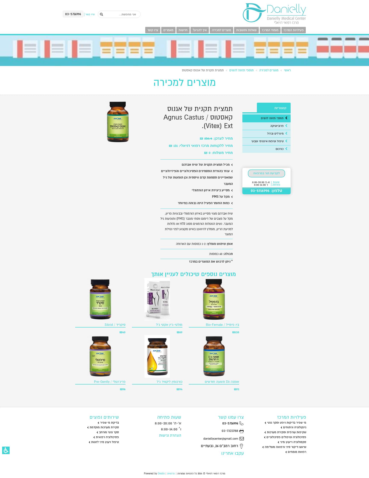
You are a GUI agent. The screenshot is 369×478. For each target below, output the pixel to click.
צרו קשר (152, 30)
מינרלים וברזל (275, 133)
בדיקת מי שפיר (109, 422)
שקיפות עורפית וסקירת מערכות (286, 432)
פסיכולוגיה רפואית (107, 437)
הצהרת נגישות (170, 435)
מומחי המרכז (270, 30)
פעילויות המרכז (294, 30)
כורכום (280, 149)
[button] (6, 450)
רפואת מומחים (296, 452)
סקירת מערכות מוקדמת (104, 427)
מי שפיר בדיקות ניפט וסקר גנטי (286, 422)
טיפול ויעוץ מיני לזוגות (104, 442)
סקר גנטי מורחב (108, 432)
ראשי (287, 70)
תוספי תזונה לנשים (241, 70)
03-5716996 (230, 423)
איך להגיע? (200, 30)
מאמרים (168, 30)
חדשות (183, 30)
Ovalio (161, 473)
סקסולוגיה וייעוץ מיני (292, 442)
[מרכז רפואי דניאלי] (274, 14)
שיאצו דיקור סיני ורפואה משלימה (285, 447)
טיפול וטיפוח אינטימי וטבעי (267, 141)
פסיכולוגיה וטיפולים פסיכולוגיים (286, 437)
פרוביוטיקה (277, 126)
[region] (184, 69)
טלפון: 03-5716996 (266, 190)
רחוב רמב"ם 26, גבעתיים (220, 446)
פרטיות (171, 473)
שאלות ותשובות (246, 30)
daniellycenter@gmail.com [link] (220, 438)
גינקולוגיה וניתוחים (294, 427)
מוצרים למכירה (221, 30)
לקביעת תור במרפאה (266, 173)
